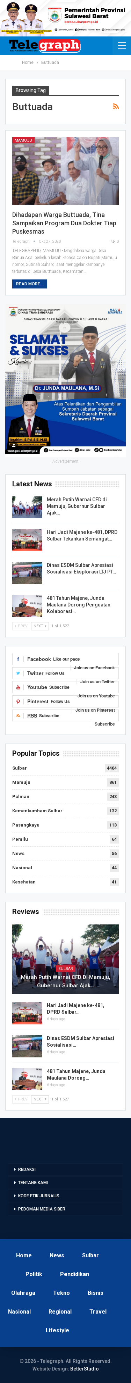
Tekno (61, 1293)
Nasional (22, 867)
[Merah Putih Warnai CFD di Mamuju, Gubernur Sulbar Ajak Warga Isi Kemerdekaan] (27, 507)
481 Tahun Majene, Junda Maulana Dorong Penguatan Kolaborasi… (78, 604)
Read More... (29, 284)
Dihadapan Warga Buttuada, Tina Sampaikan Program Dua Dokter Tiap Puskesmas (64, 223)
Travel (98, 1311)
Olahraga (23, 1293)
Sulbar (19, 768)
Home (24, 1255)
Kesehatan (24, 882)
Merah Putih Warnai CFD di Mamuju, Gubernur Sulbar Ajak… (77, 506)
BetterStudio (84, 1369)
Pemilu (20, 839)
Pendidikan (74, 1274)
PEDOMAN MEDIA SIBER (41, 1209)
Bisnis (95, 1293)
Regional (60, 1311)
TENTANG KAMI (33, 1182)
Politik (34, 1274)
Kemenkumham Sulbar (37, 810)
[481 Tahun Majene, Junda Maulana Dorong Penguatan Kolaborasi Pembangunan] (27, 606)
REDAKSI (27, 1169)
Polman (20, 796)
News (18, 853)
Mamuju (23, 140)
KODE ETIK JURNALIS (38, 1195)
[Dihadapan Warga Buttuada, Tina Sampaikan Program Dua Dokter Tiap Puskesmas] (65, 171)
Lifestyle (57, 1330)
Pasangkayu (25, 825)
